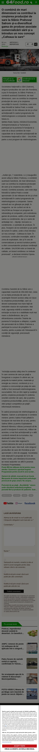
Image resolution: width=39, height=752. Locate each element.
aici (5, 725)
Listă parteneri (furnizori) (6, 742)
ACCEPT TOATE (19, 746)
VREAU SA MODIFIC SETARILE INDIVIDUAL (20, 749)
